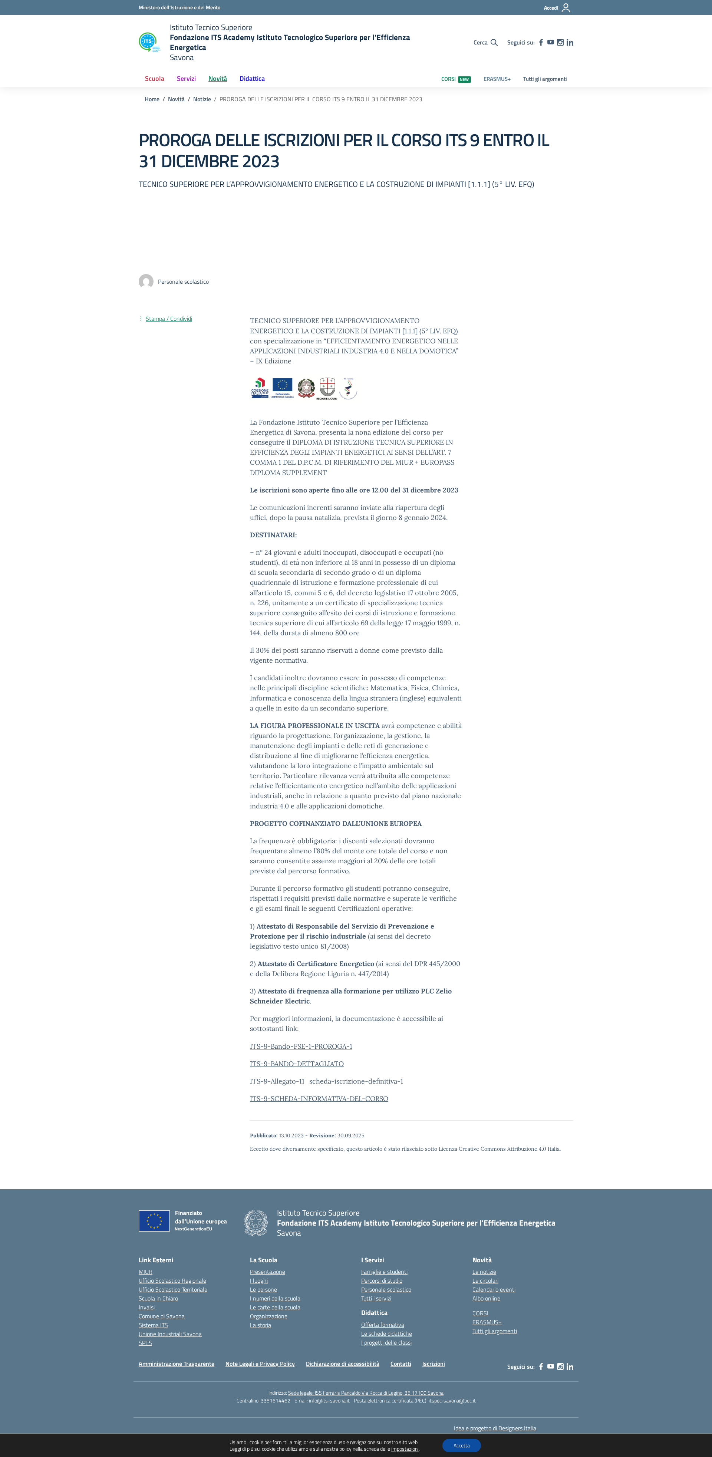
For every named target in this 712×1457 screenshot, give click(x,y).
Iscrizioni (433, 1363)
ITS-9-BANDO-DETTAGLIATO (297, 1063)
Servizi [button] (186, 78)
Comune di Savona (162, 1316)
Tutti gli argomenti (545, 79)
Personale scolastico (386, 1289)
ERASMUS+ (497, 79)
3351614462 (275, 1400)
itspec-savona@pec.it (452, 1400)
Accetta (462, 1445)
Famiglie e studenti (384, 1271)
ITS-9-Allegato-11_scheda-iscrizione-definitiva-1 (326, 1081)
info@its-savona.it (329, 1400)
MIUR (145, 1271)
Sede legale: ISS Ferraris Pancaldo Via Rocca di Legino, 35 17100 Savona (366, 1393)
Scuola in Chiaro (158, 1298)
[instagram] (560, 42)
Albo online (486, 1298)
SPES (145, 1342)
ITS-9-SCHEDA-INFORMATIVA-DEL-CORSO (319, 1098)
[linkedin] (570, 42)
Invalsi (147, 1307)
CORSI (455, 79)
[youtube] (550, 42)
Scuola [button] (154, 78)
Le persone (263, 1289)
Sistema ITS (153, 1325)
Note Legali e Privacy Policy (260, 1363)
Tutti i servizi (376, 1298)
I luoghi (259, 1280)
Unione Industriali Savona (170, 1333)
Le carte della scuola (275, 1307)
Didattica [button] (252, 78)
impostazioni (405, 1449)
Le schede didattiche (386, 1333)
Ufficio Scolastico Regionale (172, 1280)
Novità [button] (217, 78)
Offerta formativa (382, 1324)
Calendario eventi (493, 1289)
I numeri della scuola (275, 1298)
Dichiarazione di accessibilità (342, 1363)
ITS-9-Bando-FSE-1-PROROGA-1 (301, 1046)
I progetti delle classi (386, 1342)
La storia (260, 1325)
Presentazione (267, 1271)
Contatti (400, 1363)
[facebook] (541, 42)
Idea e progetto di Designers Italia (495, 1428)
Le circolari (485, 1280)
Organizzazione (268, 1316)
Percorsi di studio (381, 1280)
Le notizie (484, 1271)
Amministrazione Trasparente (176, 1363)
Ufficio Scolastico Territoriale (173, 1289)
